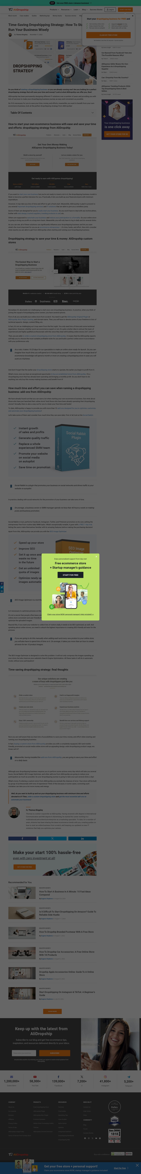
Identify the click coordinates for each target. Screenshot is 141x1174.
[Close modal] (96, 557)
